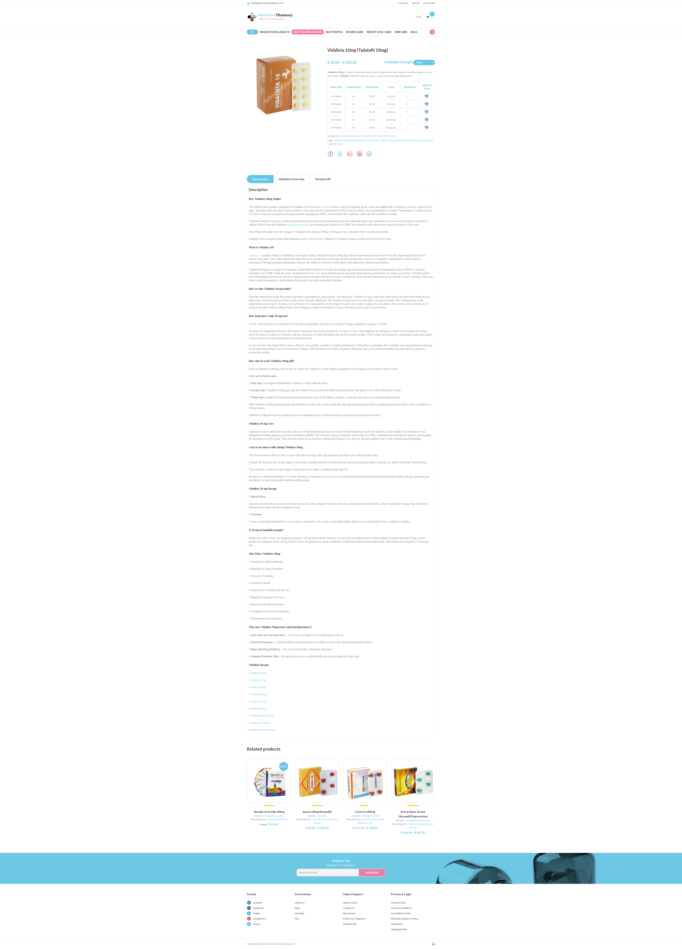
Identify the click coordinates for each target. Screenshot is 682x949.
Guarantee (397, 924)
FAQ (297, 918)
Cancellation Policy (401, 913)
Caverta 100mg (365, 811)
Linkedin (257, 902)
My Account (429, 3)
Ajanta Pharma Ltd (277, 819)
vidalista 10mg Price (412, 140)
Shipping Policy (399, 929)
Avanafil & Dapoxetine (418, 820)
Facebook (258, 908)
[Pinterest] (359, 153)
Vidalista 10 (255, 255)
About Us (300, 902)
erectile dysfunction (298, 224)
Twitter (256, 913)
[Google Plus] (350, 153)
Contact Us (348, 908)
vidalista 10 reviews (367, 140)
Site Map (299, 913)
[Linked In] (369, 153)
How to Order (350, 902)
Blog (297, 908)
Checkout (403, 3)
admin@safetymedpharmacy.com (267, 3)
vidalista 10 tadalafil (390, 140)
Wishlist (416, 3)
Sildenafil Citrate (370, 815)
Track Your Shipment (354, 918)
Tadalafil (325, 207)
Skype (256, 924)
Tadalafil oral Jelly (274, 815)
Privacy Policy (398, 902)
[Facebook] (330, 153)
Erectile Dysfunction (351, 136)
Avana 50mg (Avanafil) (317, 811)
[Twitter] (340, 153)
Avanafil (322, 815)
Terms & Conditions (401, 908)
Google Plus (259, 918)
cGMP (317, 273)
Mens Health (370, 136)
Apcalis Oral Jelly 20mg (269, 811)
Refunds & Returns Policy (404, 918)
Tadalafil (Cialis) (386, 136)
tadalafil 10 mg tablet (345, 140)
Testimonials (350, 924)
